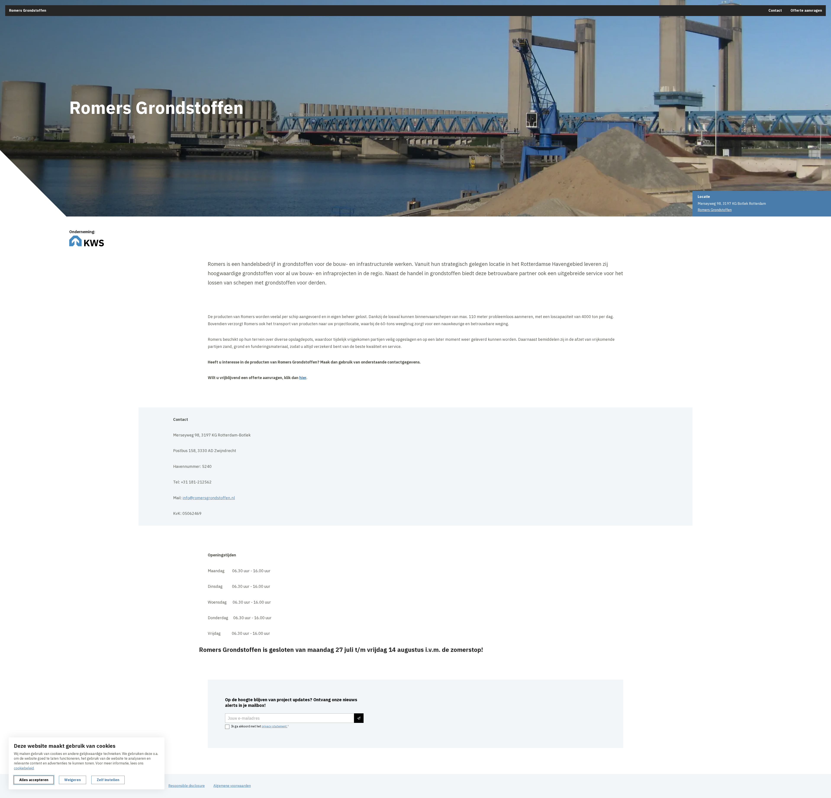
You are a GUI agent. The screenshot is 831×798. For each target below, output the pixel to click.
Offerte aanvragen (806, 10)
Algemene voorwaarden (232, 785)
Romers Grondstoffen (27, 10)
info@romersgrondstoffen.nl (209, 497)
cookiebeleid (24, 768)
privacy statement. (274, 726)
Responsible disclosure (186, 785)
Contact (775, 10)
